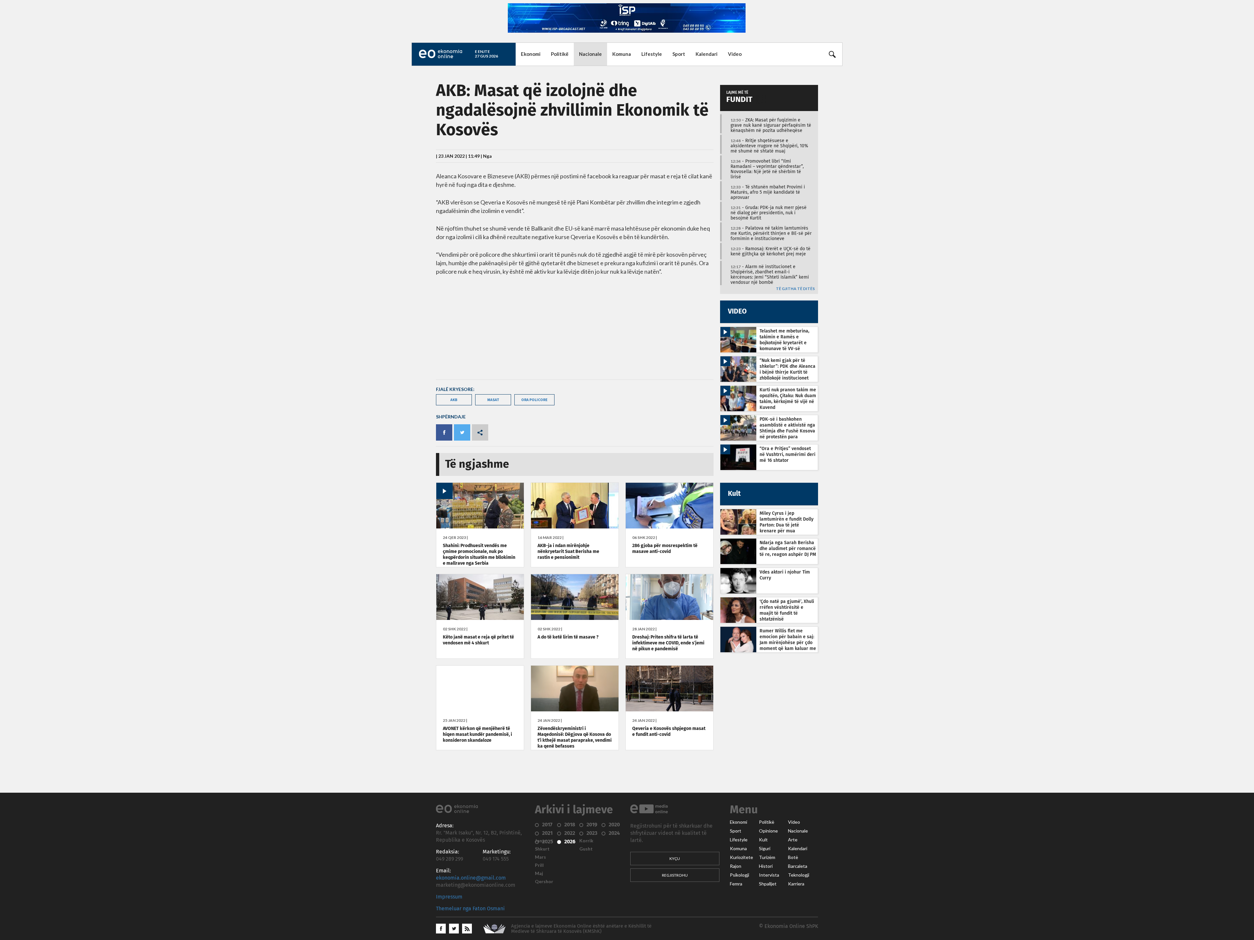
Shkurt (542, 849)
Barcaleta (797, 866)
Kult (763, 839)
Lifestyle (651, 54)
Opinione (768, 831)
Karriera (796, 884)
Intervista (769, 875)
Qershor (544, 881)
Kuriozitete (741, 857)
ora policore (534, 399)
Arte (792, 839)
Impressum (449, 896)
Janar (541, 840)
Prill (539, 865)
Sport (678, 54)
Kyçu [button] (674, 858)
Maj (539, 873)
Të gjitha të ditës (795, 289)
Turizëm (767, 857)
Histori (766, 866)
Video (735, 54)
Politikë (560, 54)
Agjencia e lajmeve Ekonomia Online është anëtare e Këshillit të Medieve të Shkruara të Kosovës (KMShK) (581, 929)
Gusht (586, 849)
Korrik (586, 840)
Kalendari (706, 54)
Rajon (735, 866)
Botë (793, 857)
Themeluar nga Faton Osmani (470, 908)
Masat (493, 399)
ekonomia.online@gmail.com (471, 878)
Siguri (764, 848)
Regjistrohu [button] (675, 875)
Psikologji (739, 875)
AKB (454, 399)
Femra (736, 884)
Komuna (621, 54)
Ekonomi (530, 54)
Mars (540, 857)
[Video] (480, 526)
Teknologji (798, 875)
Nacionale (590, 54)
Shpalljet (768, 884)
